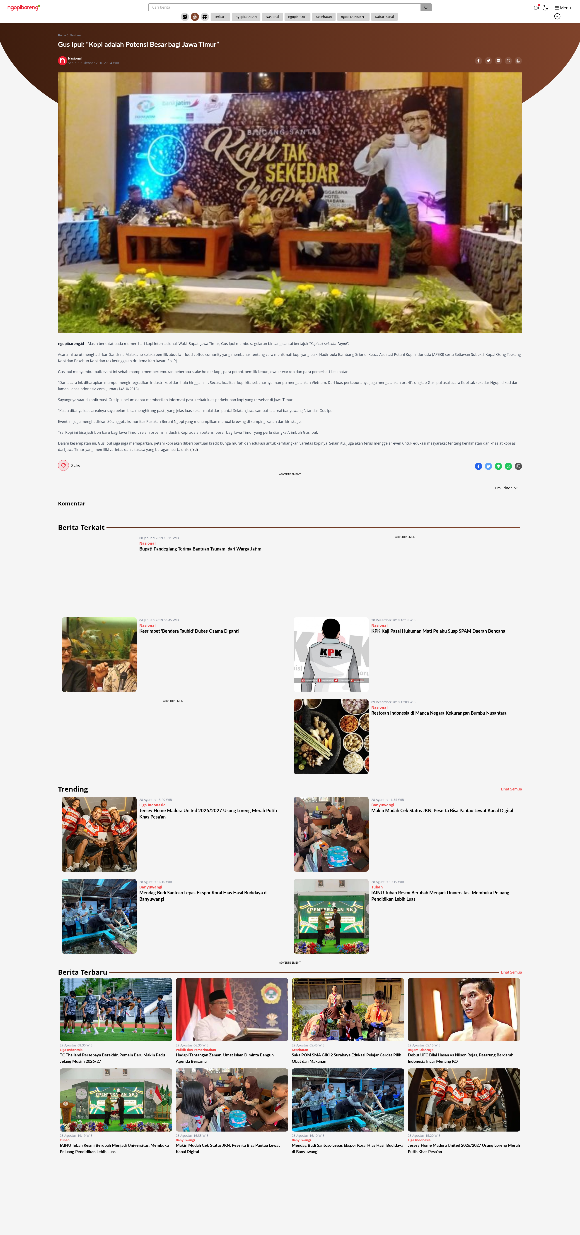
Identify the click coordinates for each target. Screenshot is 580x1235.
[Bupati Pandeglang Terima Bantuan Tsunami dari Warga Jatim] (99, 572)
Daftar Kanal (384, 16)
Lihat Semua (511, 789)
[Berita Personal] (195, 17)
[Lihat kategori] (557, 16)
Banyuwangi (382, 804)
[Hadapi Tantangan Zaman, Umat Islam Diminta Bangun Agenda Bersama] (232, 1009)
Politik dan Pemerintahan (196, 1050)
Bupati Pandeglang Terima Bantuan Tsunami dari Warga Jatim (200, 549)
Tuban (377, 887)
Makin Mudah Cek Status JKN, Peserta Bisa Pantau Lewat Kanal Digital (442, 811)
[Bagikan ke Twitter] (489, 61)
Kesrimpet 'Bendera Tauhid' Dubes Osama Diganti (189, 631)
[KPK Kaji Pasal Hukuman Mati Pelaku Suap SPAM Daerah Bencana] (331, 654)
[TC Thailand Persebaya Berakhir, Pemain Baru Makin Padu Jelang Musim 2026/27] (116, 1009)
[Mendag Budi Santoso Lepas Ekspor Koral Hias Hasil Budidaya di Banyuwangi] (99, 916)
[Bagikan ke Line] (499, 61)
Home (62, 35)
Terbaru (220, 16)
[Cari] (425, 7)
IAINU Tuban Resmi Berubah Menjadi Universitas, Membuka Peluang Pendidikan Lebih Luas (114, 1149)
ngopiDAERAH (246, 16)
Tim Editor (503, 488)
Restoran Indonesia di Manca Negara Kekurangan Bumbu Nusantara (439, 713)
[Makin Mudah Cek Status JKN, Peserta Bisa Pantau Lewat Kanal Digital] (331, 834)
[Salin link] (518, 61)
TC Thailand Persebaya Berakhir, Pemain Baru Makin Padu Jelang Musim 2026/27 (112, 1058)
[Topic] (205, 17)
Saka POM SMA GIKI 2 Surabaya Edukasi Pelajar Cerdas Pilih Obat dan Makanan (346, 1058)
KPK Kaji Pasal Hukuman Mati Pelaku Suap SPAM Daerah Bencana (438, 631)
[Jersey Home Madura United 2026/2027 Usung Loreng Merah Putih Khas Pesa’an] (99, 834)
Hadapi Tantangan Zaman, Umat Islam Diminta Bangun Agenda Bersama (225, 1058)
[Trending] (185, 17)
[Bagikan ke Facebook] (479, 61)
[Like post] (63, 465)
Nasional (272, 16)
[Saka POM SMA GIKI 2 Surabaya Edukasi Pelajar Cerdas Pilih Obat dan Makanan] (348, 1009)
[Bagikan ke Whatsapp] (509, 61)
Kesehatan (324, 16)
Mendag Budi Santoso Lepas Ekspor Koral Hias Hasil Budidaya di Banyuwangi (347, 1149)
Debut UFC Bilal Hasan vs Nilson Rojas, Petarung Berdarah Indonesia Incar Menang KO (460, 1058)
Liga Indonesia (152, 804)
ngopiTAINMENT (353, 16)
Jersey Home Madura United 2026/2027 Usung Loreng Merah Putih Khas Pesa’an (464, 1149)
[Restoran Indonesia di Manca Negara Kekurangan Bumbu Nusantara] (331, 736)
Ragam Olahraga (420, 1050)
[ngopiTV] (536, 7)
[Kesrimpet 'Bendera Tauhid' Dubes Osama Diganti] (99, 654)
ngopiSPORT (297, 16)
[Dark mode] (545, 7)
